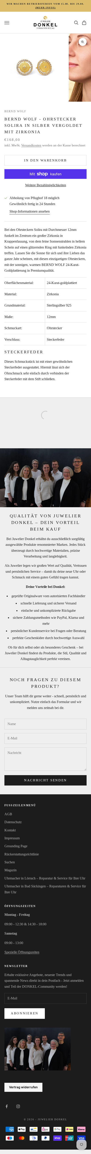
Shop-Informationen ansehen (29, 211)
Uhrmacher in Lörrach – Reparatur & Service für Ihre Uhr (44, 878)
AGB (8, 814)
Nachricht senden (45, 780)
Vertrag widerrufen (23, 1087)
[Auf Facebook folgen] (6, 1106)
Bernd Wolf (15, 111)
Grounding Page (15, 846)
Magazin (10, 870)
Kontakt (10, 830)
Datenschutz (13, 822)
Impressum (12, 838)
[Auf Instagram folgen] (18, 1106)
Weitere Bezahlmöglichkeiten (45, 185)
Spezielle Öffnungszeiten (21, 952)
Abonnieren (24, 1013)
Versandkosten (31, 145)
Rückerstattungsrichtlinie (21, 854)
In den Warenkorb (45, 160)
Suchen (9, 862)
